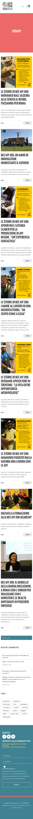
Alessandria (6, 701)
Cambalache (23, 704)
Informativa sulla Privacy (9, 773)
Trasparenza (6, 805)
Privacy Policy (13, 805)
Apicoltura (17, 701)
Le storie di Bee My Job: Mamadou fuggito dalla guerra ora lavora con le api (16, 459)
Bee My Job (6, 704)
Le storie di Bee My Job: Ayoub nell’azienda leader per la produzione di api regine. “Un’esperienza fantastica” (15, 231)
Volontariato (6, 717)
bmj (15, 704)
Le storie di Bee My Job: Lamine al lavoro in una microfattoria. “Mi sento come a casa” (16, 308)
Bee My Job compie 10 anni (15, 661)
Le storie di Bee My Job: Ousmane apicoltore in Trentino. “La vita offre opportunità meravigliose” (15, 385)
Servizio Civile (14, 714)
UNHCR (24, 714)
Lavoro (15, 710)
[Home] (7, 10)
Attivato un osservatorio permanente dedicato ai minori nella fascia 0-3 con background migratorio (16, 679)
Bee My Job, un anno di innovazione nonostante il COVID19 (15, 159)
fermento (25, 707)
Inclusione (6, 710)
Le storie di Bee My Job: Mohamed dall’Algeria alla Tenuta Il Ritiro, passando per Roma (15, 97)
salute (4, 714)
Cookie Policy (21, 805)
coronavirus (6, 707)
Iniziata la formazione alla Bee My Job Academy (16, 515)
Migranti (23, 710)
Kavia (4, 661)
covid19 (16, 707)
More (2, 123)
